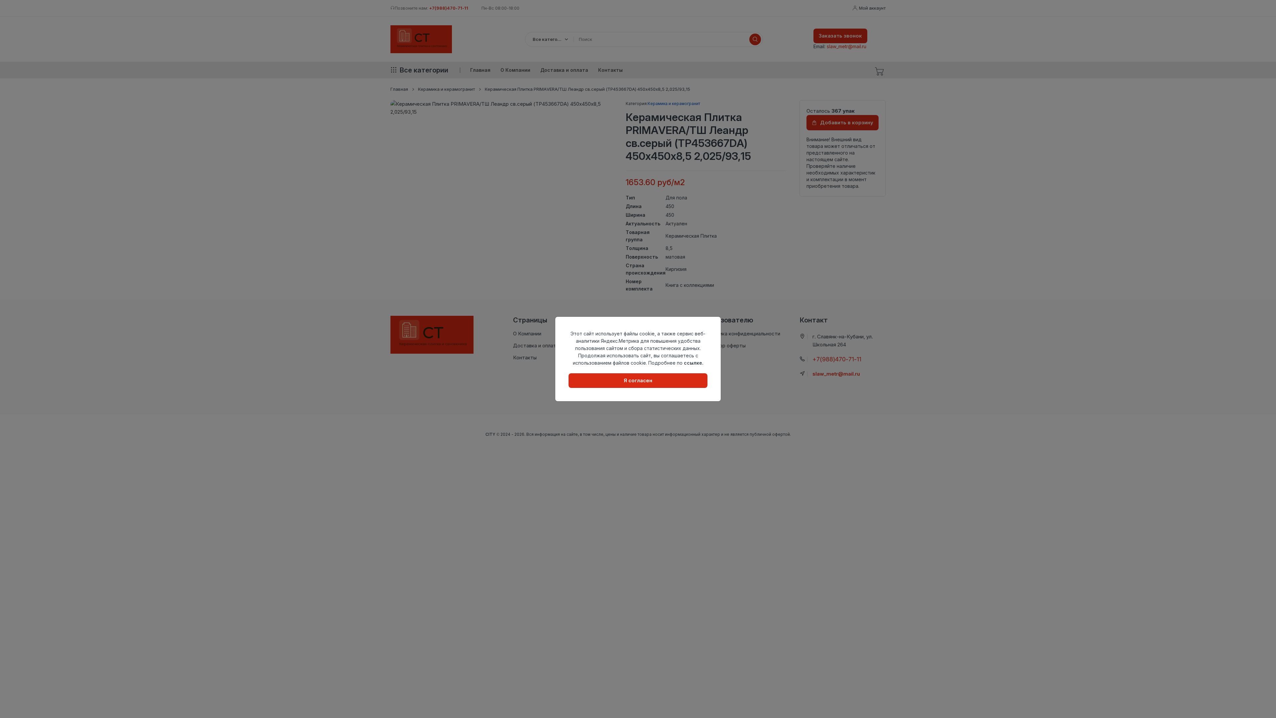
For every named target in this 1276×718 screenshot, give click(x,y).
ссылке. (693, 363)
